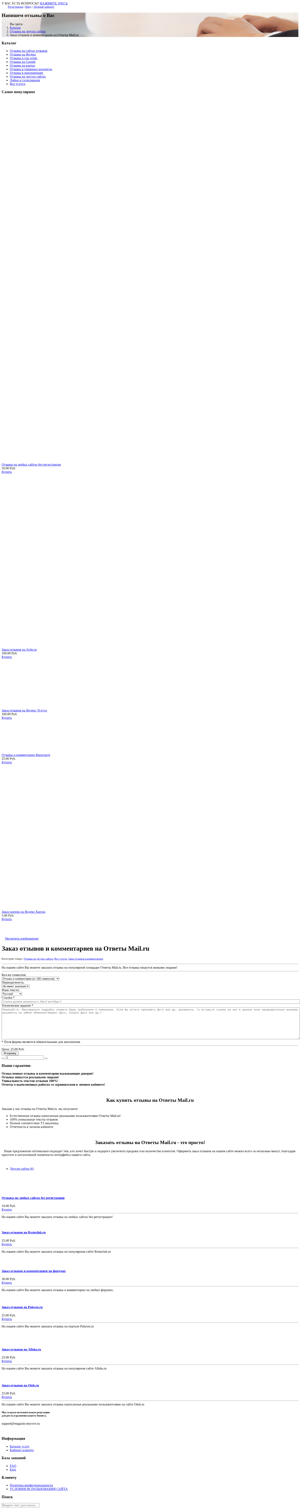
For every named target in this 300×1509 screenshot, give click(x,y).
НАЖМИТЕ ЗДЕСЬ (54, 3)
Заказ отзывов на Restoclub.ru (24, 1232)
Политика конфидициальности (31, 1485)
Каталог (15, 27)
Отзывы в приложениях (26, 73)
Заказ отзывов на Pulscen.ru (22, 1307)
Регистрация (15, 6)
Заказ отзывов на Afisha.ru (21, 1349)
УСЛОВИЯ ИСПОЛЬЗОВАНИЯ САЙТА (39, 1489)
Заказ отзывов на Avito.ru (19, 649)
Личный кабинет (43, 6)
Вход (28, 6)
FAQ (13, 1466)
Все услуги (17, 84)
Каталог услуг (20, 1446)
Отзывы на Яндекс (23, 54)
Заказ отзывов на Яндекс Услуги (24, 710)
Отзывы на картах (22, 65)
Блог (13, 1469)
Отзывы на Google (23, 62)
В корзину (10, 1053)
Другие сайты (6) (22, 1168)
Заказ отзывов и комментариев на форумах (34, 1271)
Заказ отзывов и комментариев (85, 958)
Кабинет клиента (22, 1450)
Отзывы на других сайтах (28, 31)
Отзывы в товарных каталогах (31, 69)
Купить (7, 1209)
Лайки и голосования (25, 80)
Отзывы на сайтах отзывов (28, 50)
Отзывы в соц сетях (23, 58)
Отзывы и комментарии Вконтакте (26, 755)
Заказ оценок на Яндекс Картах (24, 911)
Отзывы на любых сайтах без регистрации (31, 464)
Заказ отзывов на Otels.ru (20, 1385)
